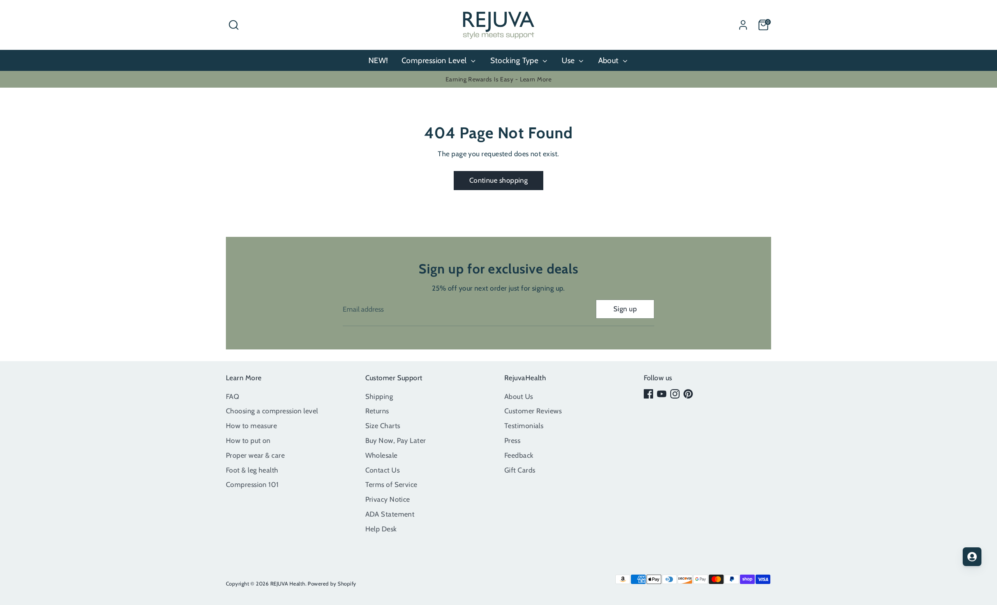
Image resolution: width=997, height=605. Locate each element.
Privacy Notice (387, 499)
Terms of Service (391, 484)
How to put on (248, 440)
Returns (377, 411)
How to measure (251, 426)
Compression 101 (252, 484)
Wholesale (381, 455)
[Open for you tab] (972, 556)
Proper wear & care (255, 455)
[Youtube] (661, 394)
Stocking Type (515, 60)
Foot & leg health (252, 470)
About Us (518, 396)
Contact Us (382, 470)
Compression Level (435, 60)
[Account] (743, 25)
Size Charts (382, 426)
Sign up (625, 309)
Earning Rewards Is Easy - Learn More (498, 79)
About (609, 60)
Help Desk (381, 529)
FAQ (232, 396)
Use (569, 60)
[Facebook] (648, 394)
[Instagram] (675, 394)
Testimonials (523, 426)
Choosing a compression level (272, 411)
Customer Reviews (533, 411)
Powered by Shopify (332, 583)
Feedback (519, 455)
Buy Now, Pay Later (395, 440)
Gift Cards (519, 470)
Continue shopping (498, 180)
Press (512, 440)
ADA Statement (390, 514)
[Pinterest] (688, 394)
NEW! (378, 60)
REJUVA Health (287, 583)
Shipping (379, 396)
